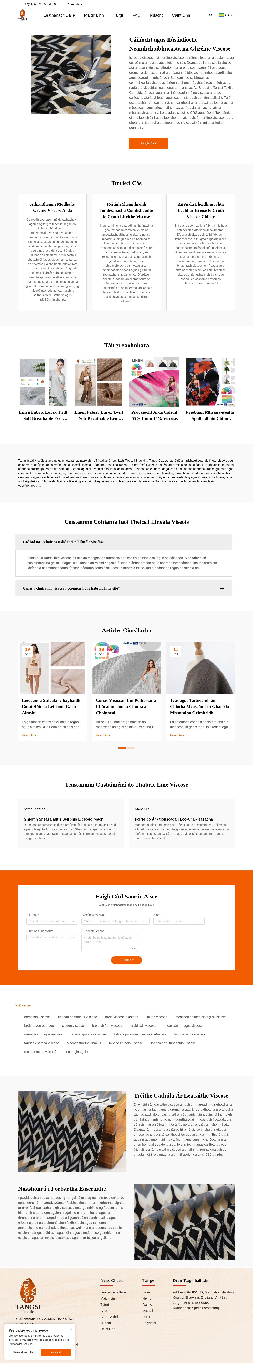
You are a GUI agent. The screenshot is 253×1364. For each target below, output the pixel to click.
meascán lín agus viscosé (183, 1026)
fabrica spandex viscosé (88, 1034)
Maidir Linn (94, 15)
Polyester (149, 1323)
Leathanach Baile (59, 15)
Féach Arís (29, 735)
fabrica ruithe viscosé (189, 1034)
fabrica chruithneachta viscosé (173, 1043)
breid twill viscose (143, 1026)
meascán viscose (37, 1017)
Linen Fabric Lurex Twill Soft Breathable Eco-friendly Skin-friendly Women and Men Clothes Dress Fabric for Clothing (43, 416)
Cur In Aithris (109, 1317)
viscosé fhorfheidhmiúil (84, 1043)
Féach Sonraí (43, 381)
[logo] (22, 15)
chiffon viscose (73, 1026)
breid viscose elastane (121, 1017)
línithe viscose (156, 1017)
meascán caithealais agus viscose (200, 1017)
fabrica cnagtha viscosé (41, 1043)
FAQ (136, 15)
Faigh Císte (148, 143)
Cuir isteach (126, 960)
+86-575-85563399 (43, 4)
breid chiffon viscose (107, 1026)
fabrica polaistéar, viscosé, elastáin (140, 1034)
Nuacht (156, 15)
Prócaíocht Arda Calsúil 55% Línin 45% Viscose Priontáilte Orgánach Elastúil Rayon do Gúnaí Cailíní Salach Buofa (154, 416)
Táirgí (118, 15)
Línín (146, 1292)
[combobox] (88, 921)
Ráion (146, 1317)
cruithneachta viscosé (40, 1052)
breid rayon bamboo (39, 1026)
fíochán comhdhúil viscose (77, 1017)
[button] (122, 748)
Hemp (146, 1298)
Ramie (147, 1304)
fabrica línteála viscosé (126, 1043)
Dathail (147, 1311)
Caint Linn (181, 15)
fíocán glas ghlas (76, 1052)
